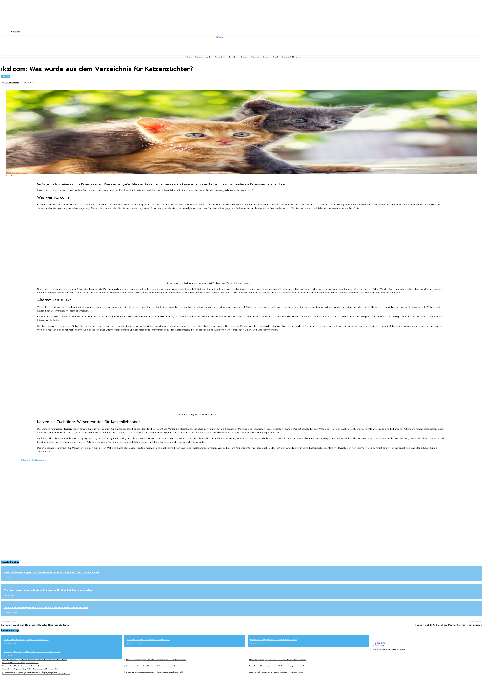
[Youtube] (401, 32)
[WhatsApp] (66, 81)
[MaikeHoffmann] (11, 464)
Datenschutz (380, 643)
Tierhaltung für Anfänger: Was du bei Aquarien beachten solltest (32, 652)
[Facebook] (387, 32)
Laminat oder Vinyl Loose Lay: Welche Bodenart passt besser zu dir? (30, 669)
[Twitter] (394, 32)
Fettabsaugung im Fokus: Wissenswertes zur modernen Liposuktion (29, 672)
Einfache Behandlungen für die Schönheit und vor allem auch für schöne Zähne (51, 572)
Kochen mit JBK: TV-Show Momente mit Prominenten (448, 625)
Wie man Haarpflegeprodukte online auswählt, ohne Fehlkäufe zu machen (48, 590)
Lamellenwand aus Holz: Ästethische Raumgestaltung (35, 625)
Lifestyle (5, 76)
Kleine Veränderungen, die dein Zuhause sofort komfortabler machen (46, 607)
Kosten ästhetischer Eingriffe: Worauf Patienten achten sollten (151, 666)
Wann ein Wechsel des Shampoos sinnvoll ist (20, 663)
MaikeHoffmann (12, 82)
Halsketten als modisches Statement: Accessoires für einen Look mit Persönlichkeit (36, 674)
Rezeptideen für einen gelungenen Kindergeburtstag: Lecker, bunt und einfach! (281, 666)
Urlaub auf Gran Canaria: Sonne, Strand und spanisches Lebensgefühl (154, 672)
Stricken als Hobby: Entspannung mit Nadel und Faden (273, 640)
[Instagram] (391, 32)
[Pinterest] (56, 81)
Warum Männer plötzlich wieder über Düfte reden (148, 640)
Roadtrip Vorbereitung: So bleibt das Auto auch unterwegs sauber (276, 672)
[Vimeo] (397, 32)
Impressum (379, 645)
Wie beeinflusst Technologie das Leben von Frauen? (26, 640)
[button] (4, 32)
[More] (75, 81)
